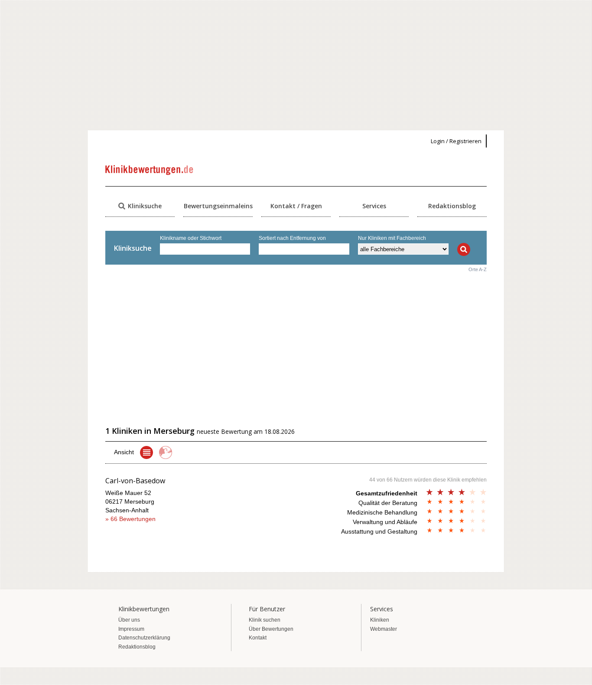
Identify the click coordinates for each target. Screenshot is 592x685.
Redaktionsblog (452, 206)
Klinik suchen (264, 620)
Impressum (131, 629)
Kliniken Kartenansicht (165, 452)
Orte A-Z (477, 269)
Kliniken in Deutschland (146, 452)
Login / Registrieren (456, 141)
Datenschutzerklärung (144, 638)
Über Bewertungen (271, 629)
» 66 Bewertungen (130, 518)
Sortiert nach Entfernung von (292, 238)
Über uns (129, 620)
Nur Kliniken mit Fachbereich (392, 238)
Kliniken (379, 620)
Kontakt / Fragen (296, 206)
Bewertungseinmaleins (218, 206)
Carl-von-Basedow (135, 480)
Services (374, 206)
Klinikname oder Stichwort (190, 238)
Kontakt (258, 638)
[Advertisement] (296, 65)
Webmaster (383, 629)
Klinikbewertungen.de (149, 170)
